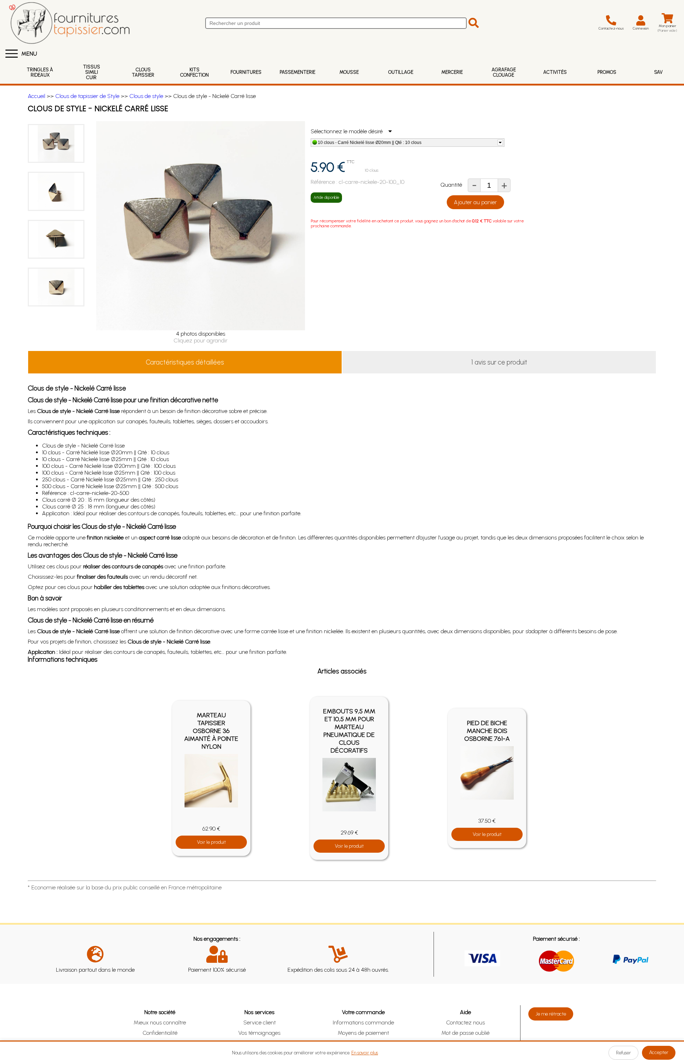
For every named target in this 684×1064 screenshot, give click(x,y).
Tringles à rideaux (40, 72)
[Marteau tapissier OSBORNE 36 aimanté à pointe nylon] (211, 780)
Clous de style (146, 96)
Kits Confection (194, 72)
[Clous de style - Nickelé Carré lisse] (56, 143)
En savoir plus (364, 1052)
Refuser (623, 1053)
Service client (259, 1022)
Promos (606, 72)
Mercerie (452, 72)
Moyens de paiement (363, 1032)
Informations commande (363, 1022)
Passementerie (297, 72)
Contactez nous (465, 1022)
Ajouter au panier (475, 202)
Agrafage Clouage (504, 72)
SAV (658, 72)
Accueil (36, 96)
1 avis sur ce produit (499, 362)
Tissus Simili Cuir (91, 72)
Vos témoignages (259, 1032)
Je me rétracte (550, 1014)
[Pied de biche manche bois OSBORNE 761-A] (487, 773)
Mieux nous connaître (160, 1022)
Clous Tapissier (143, 72)
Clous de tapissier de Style (87, 96)
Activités (555, 72)
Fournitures (245, 72)
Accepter (658, 1052)
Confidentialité (159, 1032)
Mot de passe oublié (465, 1032)
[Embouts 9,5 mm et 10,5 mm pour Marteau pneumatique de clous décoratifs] (349, 784)
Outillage (400, 72)
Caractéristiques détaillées (185, 362)
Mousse (349, 72)
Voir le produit (211, 842)
